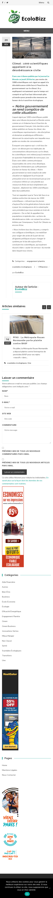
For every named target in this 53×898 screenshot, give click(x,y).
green (4, 621)
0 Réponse (43, 267)
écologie (5, 606)
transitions (7, 655)
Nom (5, 391)
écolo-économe (8, 602)
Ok (27, 894)
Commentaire (9, 425)
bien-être (6, 592)
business (6, 597)
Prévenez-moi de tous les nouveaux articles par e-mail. (26, 464)
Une (29, 363)
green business (9, 626)
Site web (6, 413)
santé (4, 645)
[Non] (49, 888)
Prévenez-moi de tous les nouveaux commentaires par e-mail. (21, 452)
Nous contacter (9, 775)
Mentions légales (9, 770)
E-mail (6, 402)
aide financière (8, 582)
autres (5, 587)
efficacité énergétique (11, 611)
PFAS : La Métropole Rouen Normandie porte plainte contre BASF (29, 340)
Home (4, 765)
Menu (41, 2)
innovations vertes (10, 631)
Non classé (7, 641)
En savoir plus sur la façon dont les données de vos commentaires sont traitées (25, 480)
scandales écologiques (22, 267)
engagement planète (36, 261)
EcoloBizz (19, 272)
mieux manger (8, 636)
